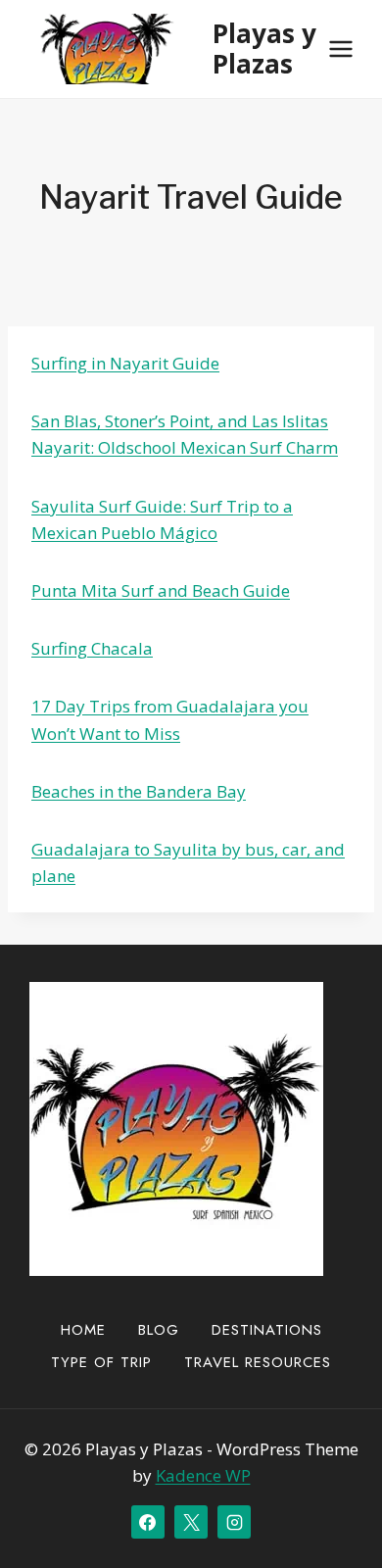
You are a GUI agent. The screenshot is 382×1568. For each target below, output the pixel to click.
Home (83, 1330)
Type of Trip (101, 1362)
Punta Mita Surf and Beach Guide (160, 590)
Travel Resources (257, 1362)
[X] (191, 1522)
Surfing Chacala (92, 648)
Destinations (267, 1330)
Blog (158, 1330)
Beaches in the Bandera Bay (138, 791)
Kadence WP (203, 1475)
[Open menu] (340, 48)
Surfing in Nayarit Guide (125, 363)
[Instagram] (234, 1522)
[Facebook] (148, 1522)
